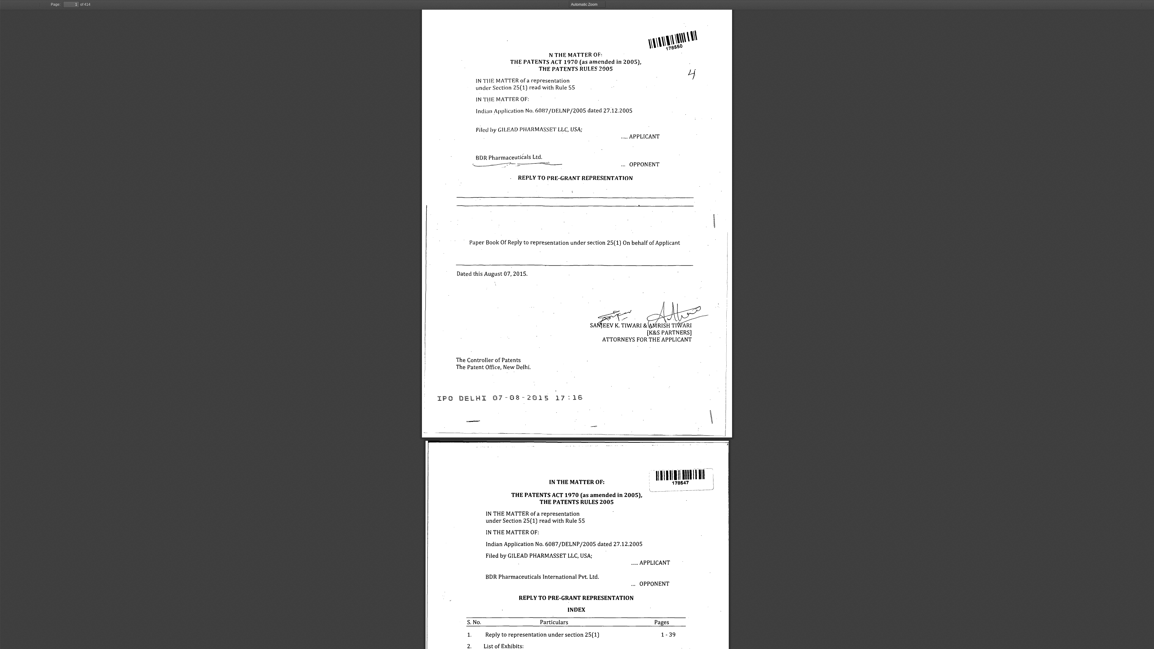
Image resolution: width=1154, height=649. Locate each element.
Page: (55, 4)
